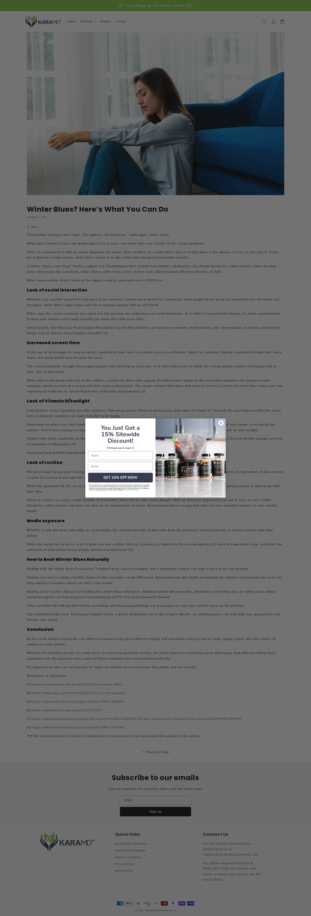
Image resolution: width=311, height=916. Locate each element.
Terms (136, 490)
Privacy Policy (128, 490)
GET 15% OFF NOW (120, 477)
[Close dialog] (221, 423)
